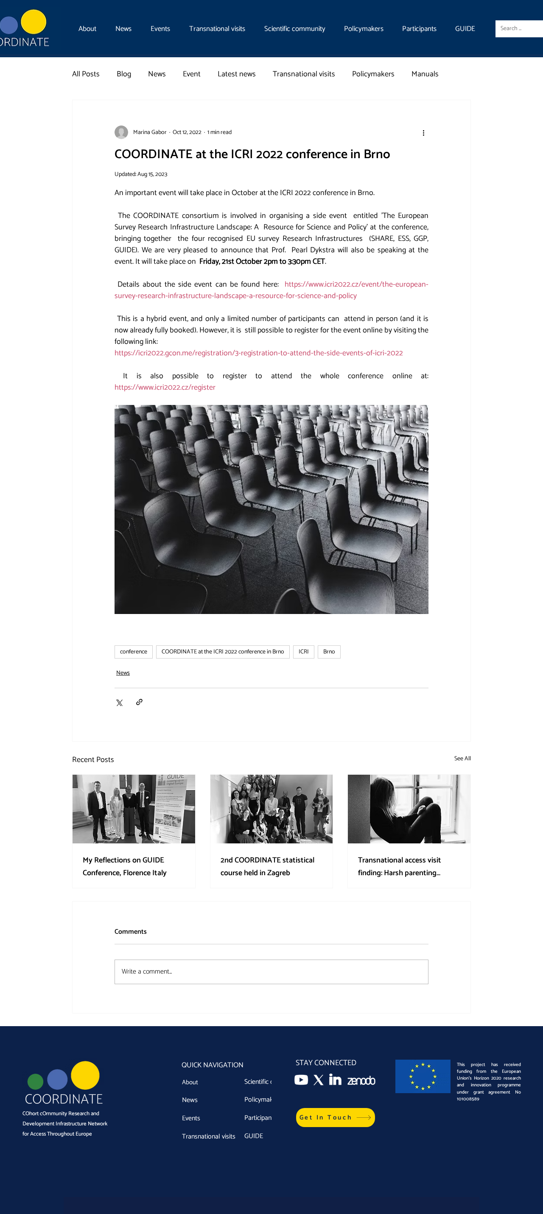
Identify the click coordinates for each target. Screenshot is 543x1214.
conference (133, 652)
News (157, 74)
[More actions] (423, 132)
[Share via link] (139, 702)
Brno (329, 652)
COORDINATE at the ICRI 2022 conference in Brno (223, 652)
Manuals (425, 74)
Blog (124, 74)
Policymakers (373, 74)
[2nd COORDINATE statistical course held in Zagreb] (271, 809)
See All (462, 759)
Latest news (237, 74)
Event (192, 74)
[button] (335, 1117)
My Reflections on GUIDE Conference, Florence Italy (125, 866)
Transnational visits (304, 74)
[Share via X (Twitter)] (119, 702)
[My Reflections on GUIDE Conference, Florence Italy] (134, 809)
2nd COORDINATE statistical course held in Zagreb (267, 866)
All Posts (86, 74)
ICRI (304, 652)
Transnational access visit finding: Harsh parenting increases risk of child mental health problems (404, 866)
